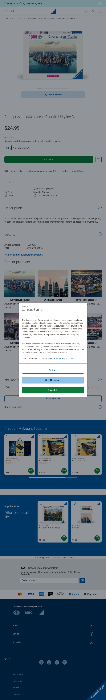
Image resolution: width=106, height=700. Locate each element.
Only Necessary (53, 380)
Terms (72, 358)
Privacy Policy (59, 358)
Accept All (53, 390)
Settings (53, 370)
